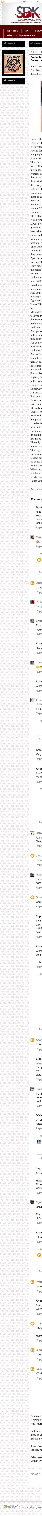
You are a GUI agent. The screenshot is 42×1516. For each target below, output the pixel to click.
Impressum (12, 31)
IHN (27, 31)
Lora (39, 662)
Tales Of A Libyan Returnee (21, 35)
